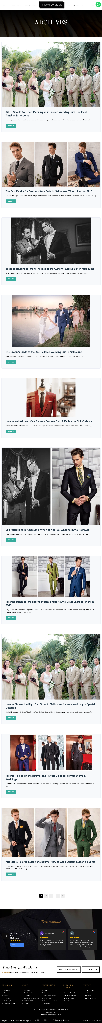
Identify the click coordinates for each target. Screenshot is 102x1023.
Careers (26, 1003)
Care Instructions (50, 995)
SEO (91, 1020)
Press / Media (28, 1001)
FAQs (46, 990)
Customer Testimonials (31, 998)
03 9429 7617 (42, 1020)
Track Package (69, 1001)
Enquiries (88, 995)
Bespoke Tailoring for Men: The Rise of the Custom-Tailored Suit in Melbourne (50, 268)
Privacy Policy (69, 998)
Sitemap (47, 1003)
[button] (98, 940)
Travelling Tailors (90, 998)
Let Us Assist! (90, 969)
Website (85, 1020)
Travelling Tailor (9, 1003)
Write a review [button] (17, 945)
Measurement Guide (51, 1001)
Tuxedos (7, 998)
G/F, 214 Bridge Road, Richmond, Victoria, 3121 (51, 1010)
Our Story (27, 990)
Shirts (6, 995)
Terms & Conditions (71, 993)
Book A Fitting (89, 990)
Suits (5, 993)
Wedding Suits (8, 1001)
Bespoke (7, 990)
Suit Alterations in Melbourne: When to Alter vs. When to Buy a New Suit (47, 529)
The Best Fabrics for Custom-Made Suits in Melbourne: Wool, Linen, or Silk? (49, 191)
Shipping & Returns (70, 995)
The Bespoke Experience (28, 994)
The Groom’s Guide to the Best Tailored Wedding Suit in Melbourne (44, 351)
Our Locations (89, 993)
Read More (11, 125)
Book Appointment (62, 1020)
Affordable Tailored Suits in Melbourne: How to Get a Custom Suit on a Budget (50, 861)
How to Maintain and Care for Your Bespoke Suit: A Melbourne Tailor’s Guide (49, 421)
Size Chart (47, 998)
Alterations (48, 993)
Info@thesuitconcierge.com (51, 1015)
